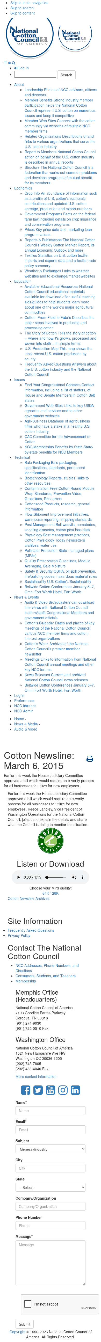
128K (54, 893)
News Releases (56, 677)
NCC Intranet (25, 705)
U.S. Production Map (58, 353)
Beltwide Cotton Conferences (60, 589)
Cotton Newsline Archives (28, 898)
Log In (23, 67)
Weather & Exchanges (60, 273)
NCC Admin (23, 710)
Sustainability (58, 581)
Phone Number (29, 1217)
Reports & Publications (60, 245)
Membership (26, 980)
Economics (23, 188)
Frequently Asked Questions (60, 369)
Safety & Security (61, 573)
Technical (22, 457)
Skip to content (22, 13)
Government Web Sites (59, 410)
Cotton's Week (56, 649)
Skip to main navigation (29, 2)
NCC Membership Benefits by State (59, 449)
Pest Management (60, 527)
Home (19, 718)
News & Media (26, 723)
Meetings (60, 664)
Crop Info (61, 201)
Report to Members (60, 157)
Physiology (57, 540)
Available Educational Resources (60, 299)
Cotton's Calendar (60, 630)
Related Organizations (60, 141)
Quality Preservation (57, 563)
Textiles (60, 260)
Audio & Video (59, 610)
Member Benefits (60, 107)
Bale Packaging (55, 467)
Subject (22, 1140)
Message (24, 1236)
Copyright (17, 1331)
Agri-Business (57, 426)
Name (21, 1102)
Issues (19, 379)
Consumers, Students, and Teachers (46, 975)
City (19, 1159)
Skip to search (22, 7)
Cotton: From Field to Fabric (60, 322)
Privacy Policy (19, 935)
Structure (61, 175)
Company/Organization (36, 1198)
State (20, 1178)
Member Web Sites (60, 126)
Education (22, 281)
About (19, 84)
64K (45, 893)
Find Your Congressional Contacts (60, 392)
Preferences (24, 700)
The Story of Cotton (60, 338)
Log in (19, 695)
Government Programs (60, 219)
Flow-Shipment (58, 517)
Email (21, 1121)
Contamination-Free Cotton (60, 493)
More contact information (36, 1076)
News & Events (26, 597)
